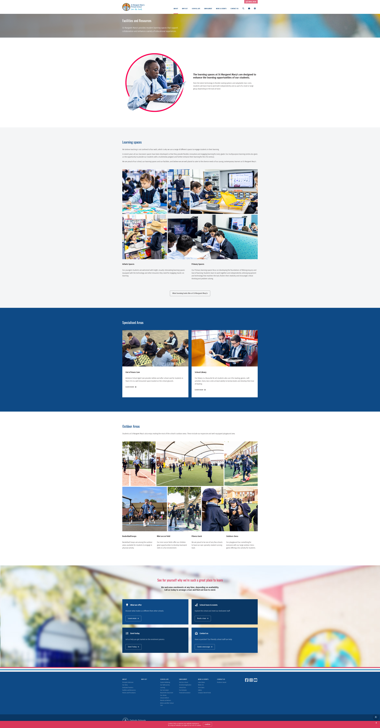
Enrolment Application (185, 685)
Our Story (125, 685)
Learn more (129, 387)
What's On (201, 685)
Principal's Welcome (127, 682)
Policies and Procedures (129, 693)
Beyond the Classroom (166, 693)
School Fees (182, 687)
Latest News (201, 682)
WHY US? (185, 8)
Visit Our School (183, 682)
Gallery (200, 690)
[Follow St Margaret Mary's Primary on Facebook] (247, 680)
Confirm (207, 724)
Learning (162, 687)
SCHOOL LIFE (196, 8)
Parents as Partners (165, 700)
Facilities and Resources (129, 690)
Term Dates (201, 687)
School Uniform (164, 698)
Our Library (163, 695)
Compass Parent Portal (204, 693)
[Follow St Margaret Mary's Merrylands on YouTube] (256, 680)
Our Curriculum (164, 690)
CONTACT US (234, 8)
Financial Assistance (184, 693)
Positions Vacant (221, 682)
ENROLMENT (208, 8)
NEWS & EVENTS (221, 8)
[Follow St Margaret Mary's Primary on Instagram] (251, 680)
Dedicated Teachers (127, 687)
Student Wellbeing (165, 682)
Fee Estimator (183, 690)
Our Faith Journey (165, 685)
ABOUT (176, 8)
